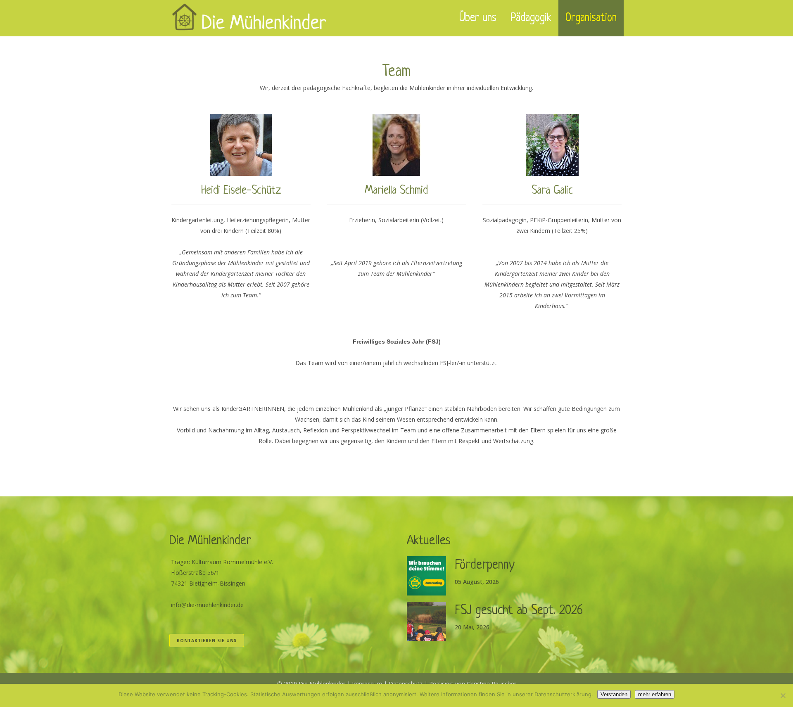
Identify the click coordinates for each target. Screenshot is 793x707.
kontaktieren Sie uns (207, 640)
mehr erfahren (654, 694)
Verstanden (614, 694)
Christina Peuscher (491, 684)
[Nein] (783, 695)
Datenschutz (406, 684)
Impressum (367, 684)
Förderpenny (485, 565)
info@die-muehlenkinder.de (207, 605)
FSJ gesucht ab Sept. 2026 (519, 611)
